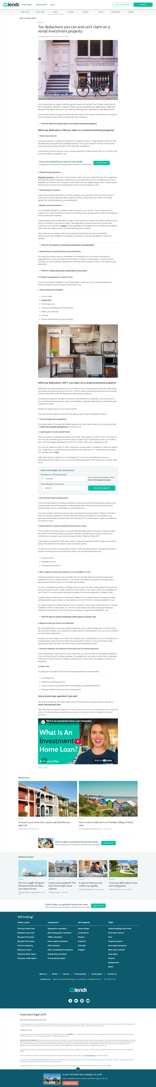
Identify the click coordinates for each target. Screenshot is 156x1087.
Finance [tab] (55, 12)
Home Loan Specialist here (49, 704)
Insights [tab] (131, 12)
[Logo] (11, 4)
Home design (83, 928)
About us (43, 974)
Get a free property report (99, 480)
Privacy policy (80, 974)
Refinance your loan (26, 933)
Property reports (115, 941)
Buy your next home (26, 941)
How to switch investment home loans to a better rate (72, 616)
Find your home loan (26, 928)
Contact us (112, 974)
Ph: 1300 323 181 (110, 979)
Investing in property (117, 945)
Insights (81, 950)
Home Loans (24, 922)
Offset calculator (55, 937)
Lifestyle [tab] (70, 12)
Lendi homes (83, 933)
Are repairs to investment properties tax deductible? (71, 245)
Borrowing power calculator (60, 933)
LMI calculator (54, 945)
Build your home (24, 950)
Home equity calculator (58, 941)
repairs (64, 226)
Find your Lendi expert (27, 958)
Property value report (27, 954)
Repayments (113, 962)
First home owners (116, 933)
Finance (45, 768)
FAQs (110, 922)
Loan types (113, 954)
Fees (110, 937)
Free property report (56, 958)
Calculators (53, 922)
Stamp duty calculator (57, 954)
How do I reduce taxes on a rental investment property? (73, 123)
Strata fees (46, 300)
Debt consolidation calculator (60, 950)
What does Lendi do (116, 950)
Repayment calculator (57, 928)
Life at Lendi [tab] (40, 12)
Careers (66, 974)
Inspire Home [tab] (25, 12)
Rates (110, 967)
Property (82, 941)
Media (55, 974)
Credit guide (96, 974)
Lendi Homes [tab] (115, 12)
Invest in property (25, 945)
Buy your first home (26, 937)
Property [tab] (86, 12)
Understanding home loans (119, 928)
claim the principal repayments (53, 427)
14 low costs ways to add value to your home (68, 270)
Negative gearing (45, 177)
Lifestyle (82, 945)
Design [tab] (100, 12)
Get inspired (84, 922)
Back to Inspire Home (27, 18)
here (57, 452)
